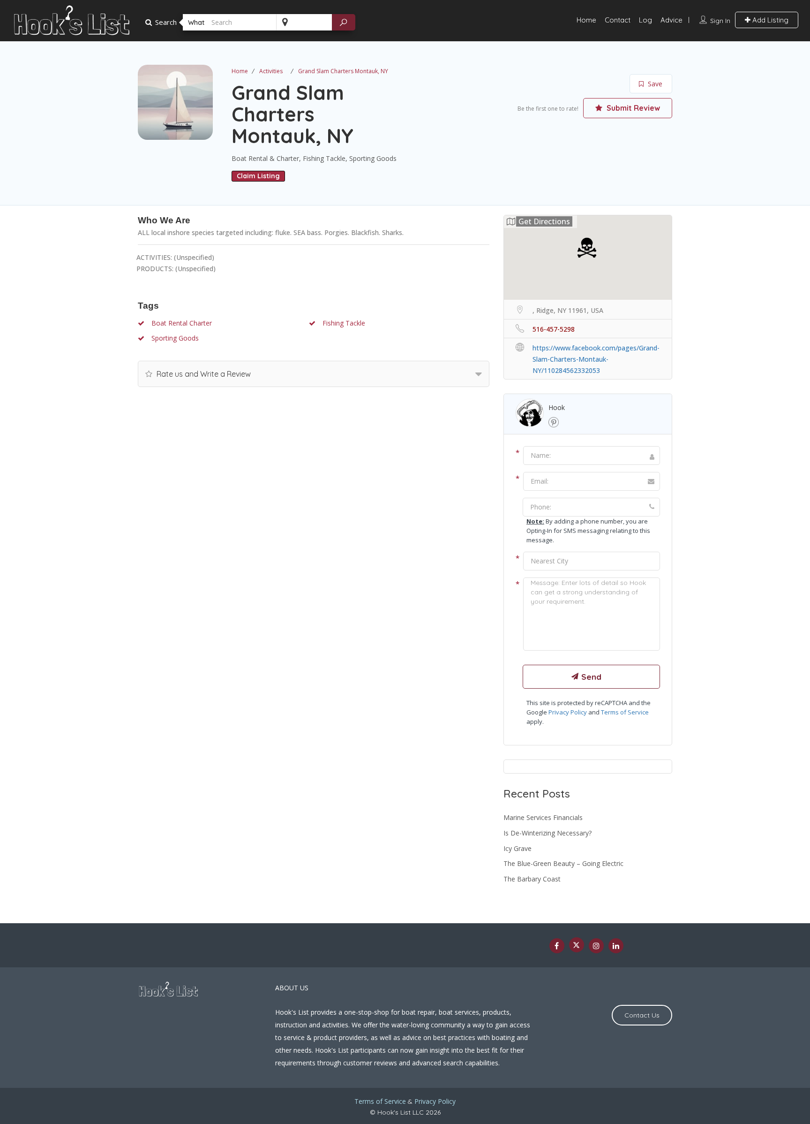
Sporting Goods (174, 338)
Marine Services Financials (543, 817)
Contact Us (642, 1015)
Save (654, 83)
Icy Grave (517, 848)
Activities (271, 71)
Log (645, 19)
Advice (671, 19)
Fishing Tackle (343, 323)
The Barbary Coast (532, 878)
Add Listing (769, 19)
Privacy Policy (567, 712)
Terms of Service (625, 712)
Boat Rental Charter (181, 323)
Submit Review (632, 108)
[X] (576, 944)
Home (586, 19)
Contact (617, 19)
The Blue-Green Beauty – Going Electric (563, 863)
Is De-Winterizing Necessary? (547, 832)
